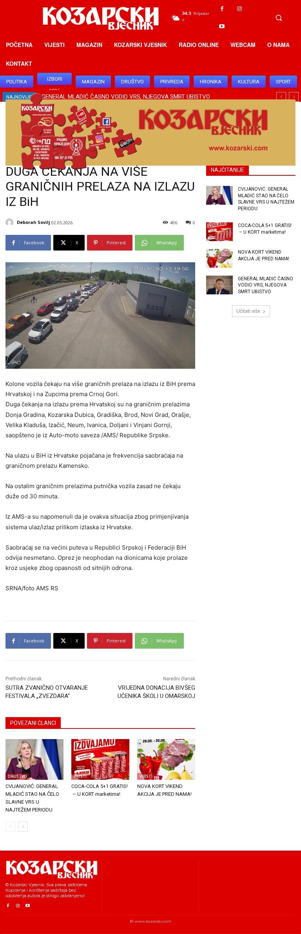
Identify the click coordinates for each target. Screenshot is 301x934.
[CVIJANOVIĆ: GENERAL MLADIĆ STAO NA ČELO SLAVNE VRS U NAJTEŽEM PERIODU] (34, 759)
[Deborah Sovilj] (10, 222)
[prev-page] (10, 827)
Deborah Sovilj (33, 222)
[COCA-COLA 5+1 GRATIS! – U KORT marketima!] (100, 759)
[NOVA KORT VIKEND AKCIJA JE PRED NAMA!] (166, 759)
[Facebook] (222, 9)
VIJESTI (80, 776)
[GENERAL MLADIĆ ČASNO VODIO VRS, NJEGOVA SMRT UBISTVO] (219, 285)
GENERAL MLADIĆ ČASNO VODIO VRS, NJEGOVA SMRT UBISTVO (265, 285)
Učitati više (248, 311)
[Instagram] (240, 9)
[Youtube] (222, 26)
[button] (278, 17)
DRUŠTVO (17, 776)
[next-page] (23, 827)
